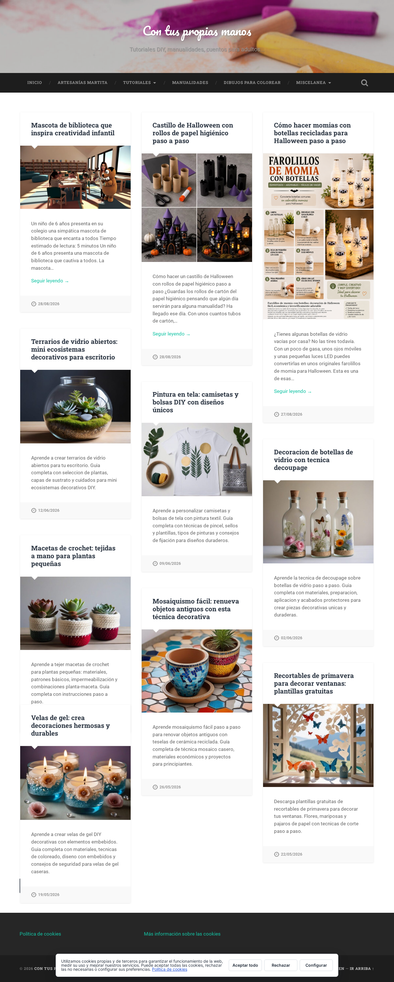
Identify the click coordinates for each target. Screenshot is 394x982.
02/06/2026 (291, 638)
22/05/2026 (291, 854)
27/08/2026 (291, 414)
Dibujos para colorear (252, 82)
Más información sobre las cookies (182, 934)
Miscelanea (311, 82)
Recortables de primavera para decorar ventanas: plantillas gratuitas (314, 683)
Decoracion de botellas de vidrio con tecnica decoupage (313, 459)
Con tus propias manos (196, 30)
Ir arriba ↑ (362, 968)
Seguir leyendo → (50, 281)
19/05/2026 (48, 894)
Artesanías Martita (83, 82)
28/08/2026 (48, 303)
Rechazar (281, 965)
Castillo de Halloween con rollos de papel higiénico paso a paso (193, 133)
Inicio (34, 82)
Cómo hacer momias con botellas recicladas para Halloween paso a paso (312, 133)
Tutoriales (137, 82)
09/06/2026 (170, 563)
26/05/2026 (170, 787)
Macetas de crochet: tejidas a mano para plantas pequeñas (73, 556)
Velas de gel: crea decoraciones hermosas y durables (70, 725)
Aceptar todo (245, 965)
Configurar (316, 965)
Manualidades (190, 82)
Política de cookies (40, 934)
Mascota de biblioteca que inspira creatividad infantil (73, 129)
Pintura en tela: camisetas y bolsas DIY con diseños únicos (196, 402)
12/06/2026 (48, 510)
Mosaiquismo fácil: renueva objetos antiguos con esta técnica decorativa (196, 609)
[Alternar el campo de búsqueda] (364, 83)
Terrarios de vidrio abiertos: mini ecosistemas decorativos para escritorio (74, 349)
